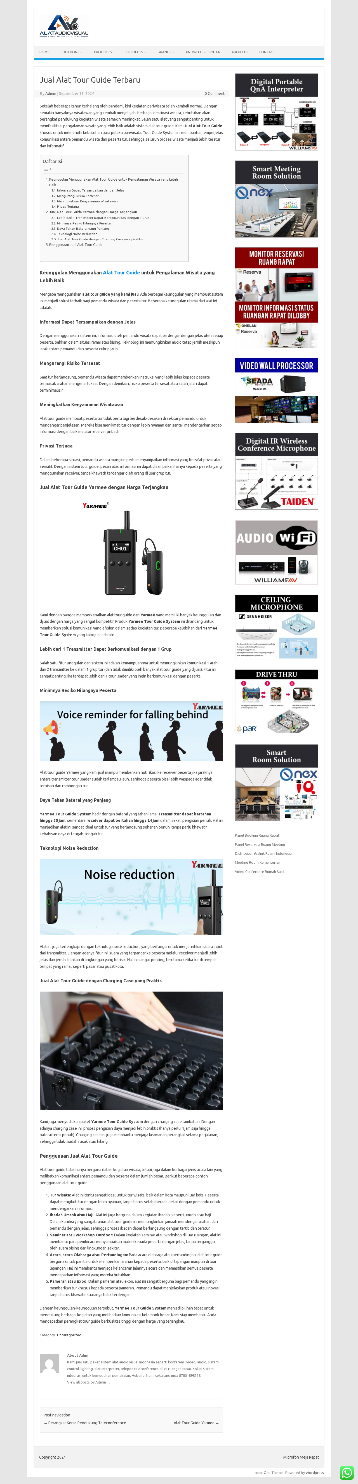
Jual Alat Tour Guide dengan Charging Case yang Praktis (100, 239)
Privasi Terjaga (68, 206)
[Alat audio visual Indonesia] (64, 36)
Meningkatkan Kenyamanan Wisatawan (87, 201)
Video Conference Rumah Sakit (260, 871)
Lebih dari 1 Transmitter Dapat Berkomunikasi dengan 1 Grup (103, 217)
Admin (50, 93)
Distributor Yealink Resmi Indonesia (263, 853)
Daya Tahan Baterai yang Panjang (83, 228)
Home (44, 52)
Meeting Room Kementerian (257, 862)
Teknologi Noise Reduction (77, 234)
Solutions (70, 52)
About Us (240, 52)
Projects (134, 52)
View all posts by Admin (88, 1382)
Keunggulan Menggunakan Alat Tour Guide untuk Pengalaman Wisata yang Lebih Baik (113, 182)
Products (103, 52)
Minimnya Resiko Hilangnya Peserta (84, 223)
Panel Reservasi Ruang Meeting (260, 844)
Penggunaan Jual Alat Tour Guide (76, 244)
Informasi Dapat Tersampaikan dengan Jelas (90, 190)
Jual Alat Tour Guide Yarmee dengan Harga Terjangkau (93, 212)
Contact (267, 52)
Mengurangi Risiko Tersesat (78, 196)
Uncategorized (69, 1335)
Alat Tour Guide (121, 272)
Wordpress (315, 1473)
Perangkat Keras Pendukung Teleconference (85, 1423)
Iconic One (262, 1473)
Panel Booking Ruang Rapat (257, 835)
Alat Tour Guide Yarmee (196, 1423)
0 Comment (215, 93)
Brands (164, 52)
